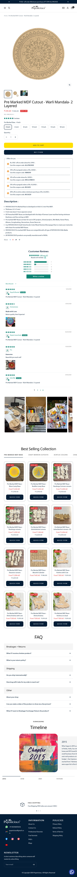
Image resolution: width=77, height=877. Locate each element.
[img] (10, 289)
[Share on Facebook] (10, 239)
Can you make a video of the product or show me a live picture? (28, 704)
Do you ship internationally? (16, 675)
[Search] (9, 8)
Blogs (30, 843)
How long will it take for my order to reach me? (22, 682)
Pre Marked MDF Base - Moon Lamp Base (14, 485)
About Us (31, 824)
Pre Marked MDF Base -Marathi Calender (38, 571)
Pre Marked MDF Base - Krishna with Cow (62, 571)
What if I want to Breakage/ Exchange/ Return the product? (27, 711)
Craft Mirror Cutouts (38, 455)
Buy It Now (38, 152)
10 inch (34, 127)
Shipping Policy (58, 835)
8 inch (25, 127)
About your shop (12, 697)
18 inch (62, 127)
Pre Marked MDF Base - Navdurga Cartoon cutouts (62, 485)
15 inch (53, 127)
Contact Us (32, 828)
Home (5, 15)
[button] (8, 118)
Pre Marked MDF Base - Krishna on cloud (62, 614)
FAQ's (30, 839)
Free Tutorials (32, 835)
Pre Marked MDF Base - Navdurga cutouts (14, 528)
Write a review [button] (38, 276)
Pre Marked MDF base (13, 455)
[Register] (34, 864)
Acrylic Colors (61, 455)
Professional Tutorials (35, 832)
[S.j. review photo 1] (10, 365)
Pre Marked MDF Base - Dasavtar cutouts (14, 571)
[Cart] (72, 8)
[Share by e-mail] (19, 239)
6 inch (17, 127)
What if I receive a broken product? (18, 653)
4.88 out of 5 (44, 255)
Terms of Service (58, 832)
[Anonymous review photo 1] (10, 322)
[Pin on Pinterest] (12, 239)
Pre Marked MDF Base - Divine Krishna (38, 614)
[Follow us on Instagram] (12, 838)
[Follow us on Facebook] (6, 838)
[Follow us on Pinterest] (18, 838)
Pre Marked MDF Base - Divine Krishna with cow (15, 614)
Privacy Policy (57, 824)
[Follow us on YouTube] (6, 844)
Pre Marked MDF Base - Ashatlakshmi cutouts (38, 528)
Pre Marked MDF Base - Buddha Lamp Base (38, 485)
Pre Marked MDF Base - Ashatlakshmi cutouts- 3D (62, 528)
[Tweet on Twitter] (16, 239)
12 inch (43, 127)
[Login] (68, 8)
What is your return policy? (16, 660)
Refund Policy (57, 828)
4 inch (8, 127)
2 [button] (37, 390)
